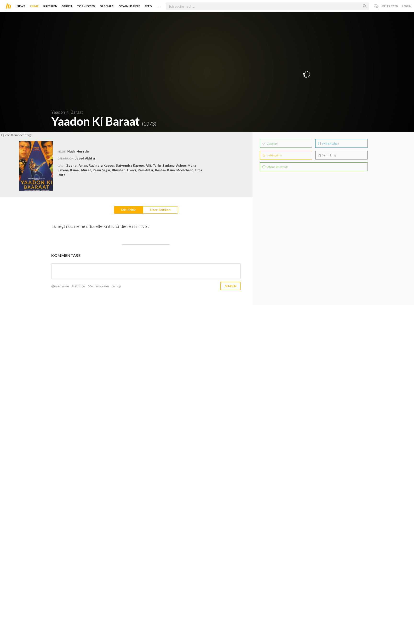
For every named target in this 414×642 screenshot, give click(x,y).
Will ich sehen (330, 143)
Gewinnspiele (129, 6)
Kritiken (50, 6)
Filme (34, 6)
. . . (159, 5)
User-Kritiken (160, 210)
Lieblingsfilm (274, 155)
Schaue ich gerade (277, 167)
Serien (67, 6)
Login (407, 6)
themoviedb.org (21, 135)
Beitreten (390, 6)
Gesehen (272, 143)
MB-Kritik (128, 210)
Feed (148, 6)
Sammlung (329, 155)
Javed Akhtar (85, 158)
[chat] (376, 6)
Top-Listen (86, 6)
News (21, 6)
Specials (107, 6)
